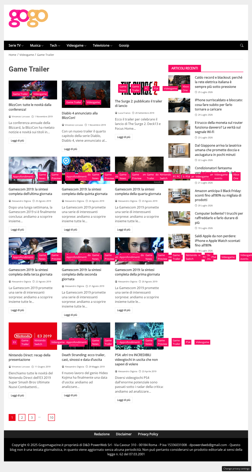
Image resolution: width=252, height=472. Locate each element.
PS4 (156, 88)
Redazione (102, 434)
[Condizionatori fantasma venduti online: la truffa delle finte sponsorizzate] (179, 173)
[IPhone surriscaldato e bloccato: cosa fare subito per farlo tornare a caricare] (179, 105)
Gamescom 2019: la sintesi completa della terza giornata (30, 272)
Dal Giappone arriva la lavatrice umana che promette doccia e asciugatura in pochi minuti (218, 150)
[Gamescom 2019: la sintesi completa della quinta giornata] (86, 170)
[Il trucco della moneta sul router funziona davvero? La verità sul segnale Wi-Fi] (179, 128)
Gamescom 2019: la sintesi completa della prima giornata (137, 272)
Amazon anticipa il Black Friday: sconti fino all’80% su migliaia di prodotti (218, 195)
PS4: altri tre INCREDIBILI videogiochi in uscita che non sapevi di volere (136, 359)
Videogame (75, 45)
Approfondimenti (23, 176)
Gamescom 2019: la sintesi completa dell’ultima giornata (30, 191)
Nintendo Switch (165, 176)
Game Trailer (20, 94)
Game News (123, 88)
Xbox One (186, 88)
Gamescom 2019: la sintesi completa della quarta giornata (138, 191)
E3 (14, 342)
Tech (53, 45)
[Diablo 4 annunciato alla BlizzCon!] (86, 94)
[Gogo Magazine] (28, 22)
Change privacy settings (236, 468)
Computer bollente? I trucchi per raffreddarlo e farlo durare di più (219, 218)
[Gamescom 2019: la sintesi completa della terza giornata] (33, 250)
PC (146, 88)
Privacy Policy (148, 434)
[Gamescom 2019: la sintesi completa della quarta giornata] (139, 170)
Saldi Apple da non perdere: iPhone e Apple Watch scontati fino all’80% (217, 241)
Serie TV (15, 45)
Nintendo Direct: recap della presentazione (29, 357)
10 (51, 417)
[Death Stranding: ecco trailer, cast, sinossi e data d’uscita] (86, 336)
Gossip (124, 45)
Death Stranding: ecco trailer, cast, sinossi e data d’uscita (83, 357)
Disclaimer (124, 434)
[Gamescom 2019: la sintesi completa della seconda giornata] (86, 250)
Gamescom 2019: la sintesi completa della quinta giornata (84, 191)
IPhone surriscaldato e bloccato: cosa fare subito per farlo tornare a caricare (219, 105)
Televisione (101, 45)
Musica (35, 45)
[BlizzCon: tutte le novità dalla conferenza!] (33, 90)
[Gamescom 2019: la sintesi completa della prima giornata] (139, 250)
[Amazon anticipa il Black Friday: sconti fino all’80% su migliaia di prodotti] (179, 196)
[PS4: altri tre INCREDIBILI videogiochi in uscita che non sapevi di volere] (139, 336)
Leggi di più (17, 140)
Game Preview (56, 176)
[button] (241, 45)
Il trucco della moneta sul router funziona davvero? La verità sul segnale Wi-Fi (219, 127)
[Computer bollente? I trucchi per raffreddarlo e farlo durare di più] (179, 218)
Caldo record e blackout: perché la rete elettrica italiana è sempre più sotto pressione (218, 82)
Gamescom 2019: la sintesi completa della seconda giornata (81, 274)
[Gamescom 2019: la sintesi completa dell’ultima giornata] (33, 170)
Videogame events (221, 176)
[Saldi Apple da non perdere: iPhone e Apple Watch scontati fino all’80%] (179, 241)
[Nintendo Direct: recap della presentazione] (33, 336)
